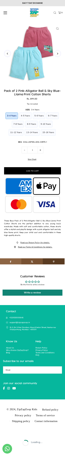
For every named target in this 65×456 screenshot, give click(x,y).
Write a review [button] (32, 292)
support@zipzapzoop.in (20, 322)
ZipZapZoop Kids (27, 409)
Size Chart (32, 159)
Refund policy (50, 409)
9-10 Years (46, 124)
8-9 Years (31, 124)
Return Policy (41, 348)
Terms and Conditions (45, 353)
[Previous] (7, 53)
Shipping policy (21, 421)
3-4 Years (11, 115)
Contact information (46, 421)
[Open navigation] (5, 13)
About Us (10, 348)
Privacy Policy (42, 350)
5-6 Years (39, 115)
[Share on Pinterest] (53, 261)
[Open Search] (55, 12)
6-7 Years (52, 115)
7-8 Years (18, 124)
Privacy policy (23, 415)
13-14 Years (32, 132)
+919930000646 (16, 318)
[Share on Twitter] (32, 261)
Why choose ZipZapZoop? (17, 350)
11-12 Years (16, 132)
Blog (8, 353)
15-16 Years (48, 132)
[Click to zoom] (57, 28)
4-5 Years (25, 115)
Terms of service (45, 415)
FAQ (37, 355)
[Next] (57, 53)
